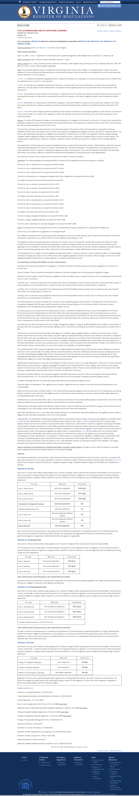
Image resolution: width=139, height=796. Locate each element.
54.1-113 (23, 79)
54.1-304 (23, 94)
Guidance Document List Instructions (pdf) (115, 787)
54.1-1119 (117, 460)
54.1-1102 (46, 48)
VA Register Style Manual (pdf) (115, 782)
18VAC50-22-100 (83, 41)
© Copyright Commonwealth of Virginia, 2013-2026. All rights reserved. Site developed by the (69, 794)
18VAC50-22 (35, 41)
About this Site (97, 765)
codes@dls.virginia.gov (93, 792)
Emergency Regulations (48, 2)
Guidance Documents (66, 2)
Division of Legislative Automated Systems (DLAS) (100, 794)
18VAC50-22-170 (109, 41)
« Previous (100, 31)
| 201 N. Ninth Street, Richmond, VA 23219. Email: (71, 792)
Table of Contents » (116, 31)
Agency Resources (89, 2)
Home (25, 760)
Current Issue (45, 762)
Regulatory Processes (96, 773)
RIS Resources (115, 769)
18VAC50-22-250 (23, 44)
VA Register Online (29, 2)
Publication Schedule (113, 773)
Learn (78, 2)
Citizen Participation (97, 777)
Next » (106, 31)
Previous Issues (46, 765)
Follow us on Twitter (47, 792)
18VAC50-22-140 (96, 41)
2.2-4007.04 (21, 421)
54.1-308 (23, 103)
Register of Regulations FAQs (98, 768)
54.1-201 (36, 48)
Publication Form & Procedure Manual (115, 764)
